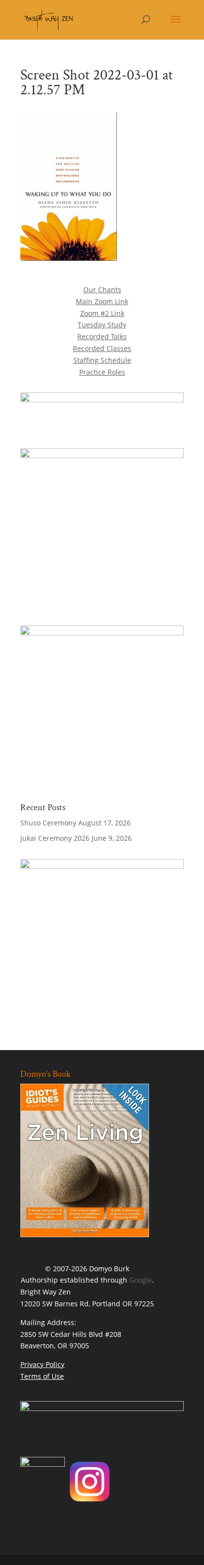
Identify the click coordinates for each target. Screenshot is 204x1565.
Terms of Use (42, 1376)
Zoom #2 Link (102, 313)
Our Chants (102, 289)
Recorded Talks (102, 336)
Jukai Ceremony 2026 (55, 838)
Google (140, 1280)
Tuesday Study (102, 324)
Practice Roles (102, 372)
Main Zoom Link (102, 301)
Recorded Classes (102, 348)
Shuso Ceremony (48, 822)
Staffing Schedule (102, 360)
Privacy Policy (42, 1364)
